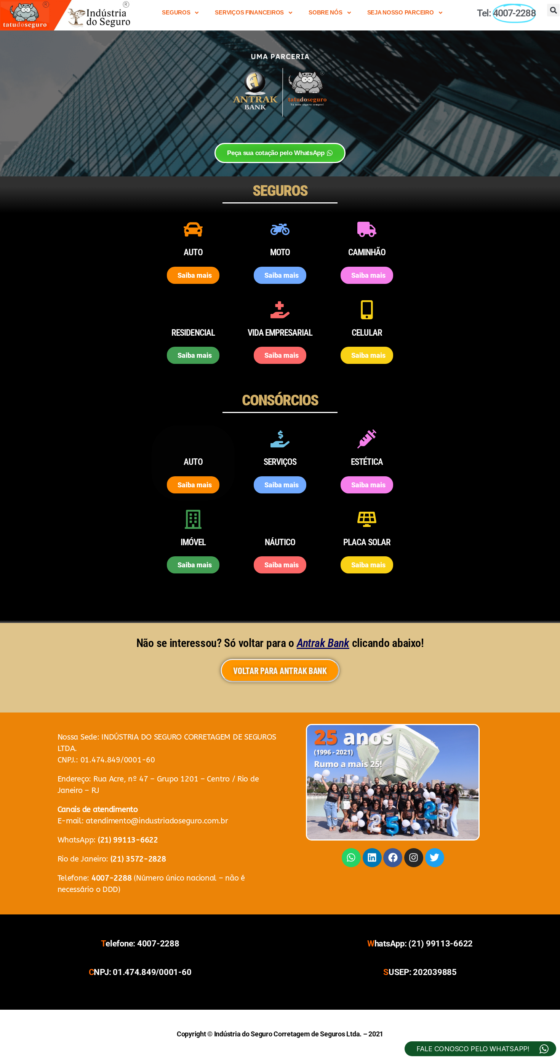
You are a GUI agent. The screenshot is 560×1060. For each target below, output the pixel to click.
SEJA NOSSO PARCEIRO (400, 12)
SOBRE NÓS (325, 12)
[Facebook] (392, 857)
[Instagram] (413, 857)
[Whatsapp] (351, 857)
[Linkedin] (372, 857)
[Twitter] (434, 857)
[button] (553, 10)
